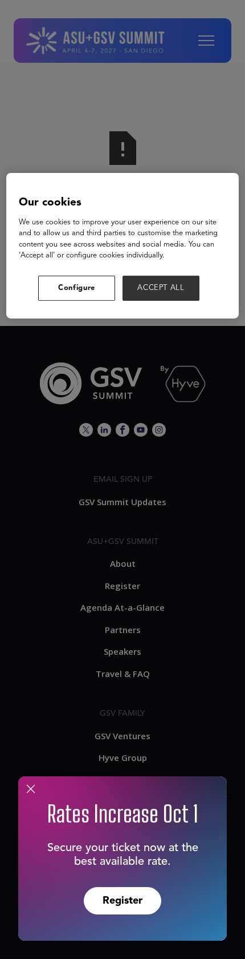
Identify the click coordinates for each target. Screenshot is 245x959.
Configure (76, 287)
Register (122, 901)
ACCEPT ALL (161, 287)
